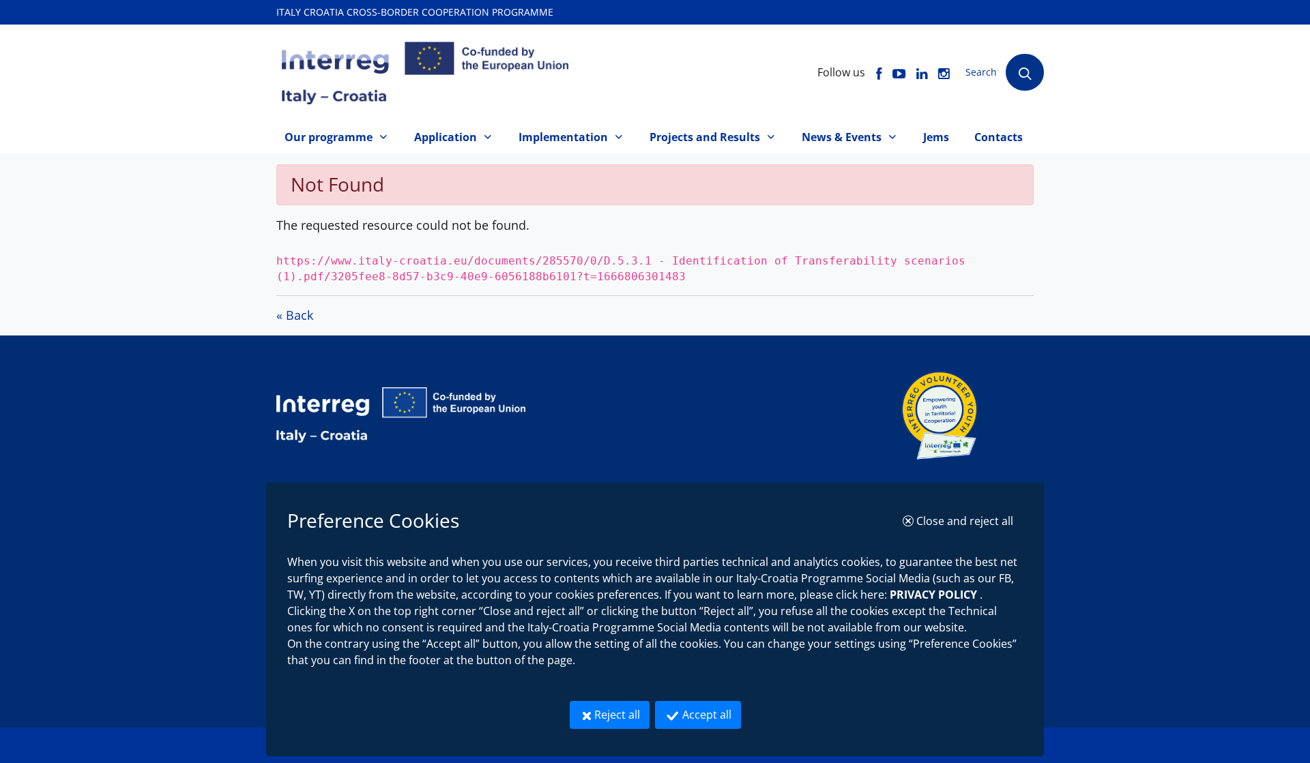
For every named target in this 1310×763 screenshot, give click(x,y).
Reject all (622, 714)
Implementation (563, 137)
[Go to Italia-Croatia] (587, 415)
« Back (294, 315)
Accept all (710, 714)
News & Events (842, 137)
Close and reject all (968, 520)
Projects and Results (705, 137)
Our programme (329, 137)
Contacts (998, 137)
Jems (936, 137)
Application (445, 137)
